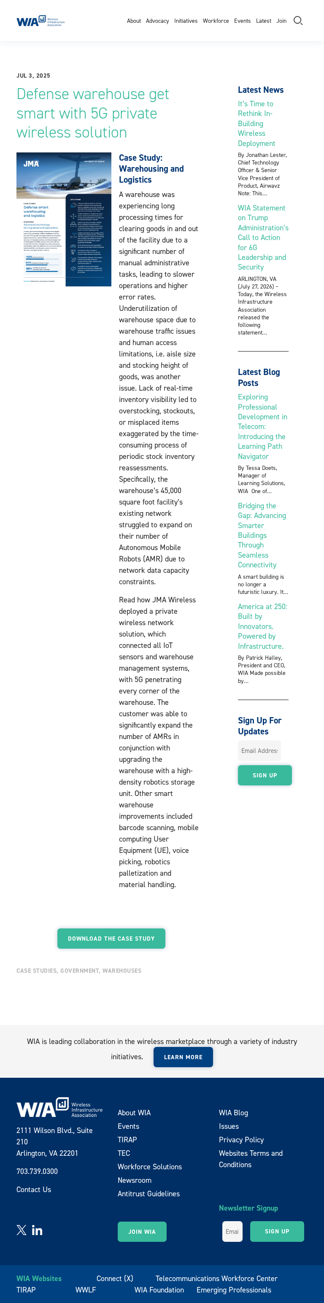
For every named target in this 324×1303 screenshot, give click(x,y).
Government (79, 970)
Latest (263, 20)
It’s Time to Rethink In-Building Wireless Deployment (256, 123)
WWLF (86, 1289)
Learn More (183, 1057)
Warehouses (122, 970)
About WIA (134, 1112)
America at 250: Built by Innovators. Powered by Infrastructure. (262, 626)
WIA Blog (233, 1112)
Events (242, 20)
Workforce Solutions (150, 1166)
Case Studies (36, 970)
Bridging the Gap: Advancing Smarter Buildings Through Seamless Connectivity (262, 535)
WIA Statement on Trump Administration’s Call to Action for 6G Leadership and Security (263, 237)
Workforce (216, 20)
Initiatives (186, 20)
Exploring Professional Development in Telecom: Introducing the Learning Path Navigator (262, 426)
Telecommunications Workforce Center (217, 1278)
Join (281, 20)
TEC (124, 1153)
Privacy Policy (241, 1139)
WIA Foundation (159, 1289)
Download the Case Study (111, 938)
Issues (229, 1126)
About (134, 20)
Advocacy (157, 20)
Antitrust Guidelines (149, 1193)
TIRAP (127, 1139)
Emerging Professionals (234, 1289)
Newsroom (134, 1180)
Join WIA (142, 1232)
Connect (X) (115, 1278)
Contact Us (33, 1189)
